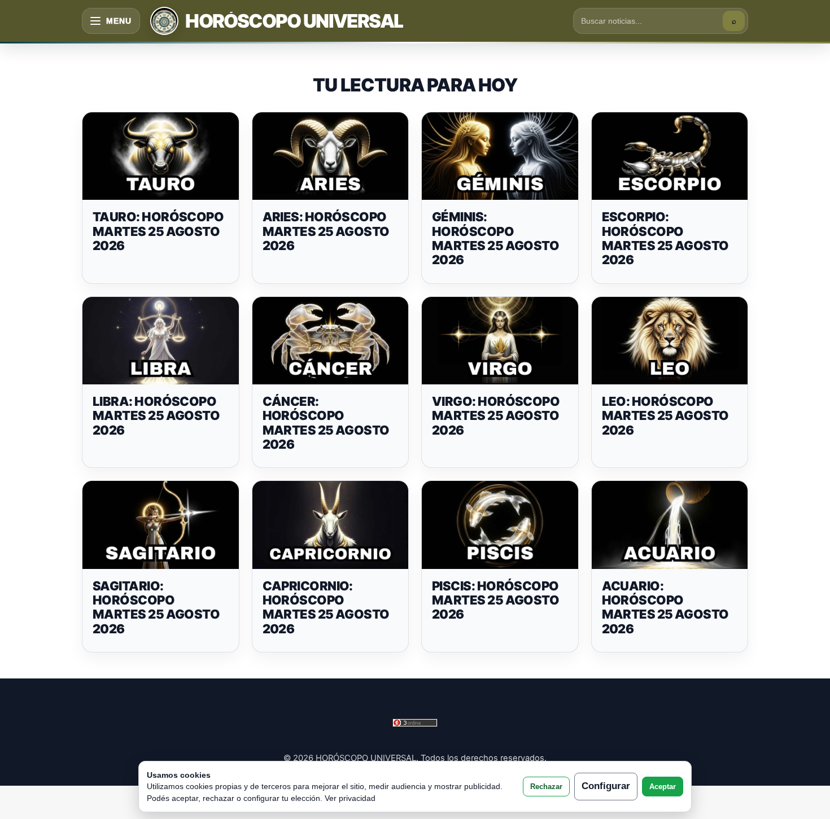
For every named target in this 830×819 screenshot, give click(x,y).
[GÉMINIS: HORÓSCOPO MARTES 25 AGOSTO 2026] (500, 156)
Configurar (606, 786)
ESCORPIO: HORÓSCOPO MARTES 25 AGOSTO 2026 (665, 238)
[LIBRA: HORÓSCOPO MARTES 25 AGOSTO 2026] (160, 341)
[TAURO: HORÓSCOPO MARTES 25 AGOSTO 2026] (160, 156)
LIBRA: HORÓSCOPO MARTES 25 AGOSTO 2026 (156, 415)
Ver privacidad (350, 798)
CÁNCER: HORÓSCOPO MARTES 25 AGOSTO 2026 (326, 423)
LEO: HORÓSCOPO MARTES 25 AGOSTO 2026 (665, 415)
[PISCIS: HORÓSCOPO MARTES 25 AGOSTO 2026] (500, 525)
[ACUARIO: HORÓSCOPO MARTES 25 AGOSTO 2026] (670, 525)
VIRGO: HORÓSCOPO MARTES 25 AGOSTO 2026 (496, 415)
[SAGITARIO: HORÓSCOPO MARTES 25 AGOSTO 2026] (160, 525)
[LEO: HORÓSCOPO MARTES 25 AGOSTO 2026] (670, 341)
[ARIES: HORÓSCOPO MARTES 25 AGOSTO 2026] (330, 156)
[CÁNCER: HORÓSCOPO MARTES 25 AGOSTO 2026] (330, 341)
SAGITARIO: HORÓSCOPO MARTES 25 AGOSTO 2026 (156, 607)
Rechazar (546, 786)
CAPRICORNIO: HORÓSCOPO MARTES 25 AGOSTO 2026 (326, 607)
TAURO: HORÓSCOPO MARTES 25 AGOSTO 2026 (158, 231)
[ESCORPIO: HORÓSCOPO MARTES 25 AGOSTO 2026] (670, 156)
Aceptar (662, 786)
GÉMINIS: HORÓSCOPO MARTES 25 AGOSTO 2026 (495, 238)
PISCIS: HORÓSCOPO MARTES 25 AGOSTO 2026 (495, 600)
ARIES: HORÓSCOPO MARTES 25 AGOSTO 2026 (326, 231)
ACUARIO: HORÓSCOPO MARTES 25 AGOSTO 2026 (665, 607)
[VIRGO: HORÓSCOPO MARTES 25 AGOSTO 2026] (500, 341)
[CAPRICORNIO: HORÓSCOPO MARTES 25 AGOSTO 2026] (330, 525)
